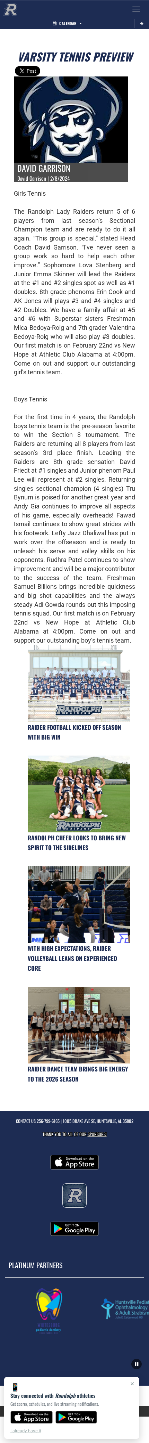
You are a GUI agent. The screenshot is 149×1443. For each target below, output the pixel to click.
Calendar (68, 23)
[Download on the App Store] (31, 1417)
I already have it (25, 1430)
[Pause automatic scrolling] (136, 1364)
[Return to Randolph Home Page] (10, 9)
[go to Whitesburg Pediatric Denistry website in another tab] (45, 1311)
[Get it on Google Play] (76, 1417)
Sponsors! (97, 1134)
